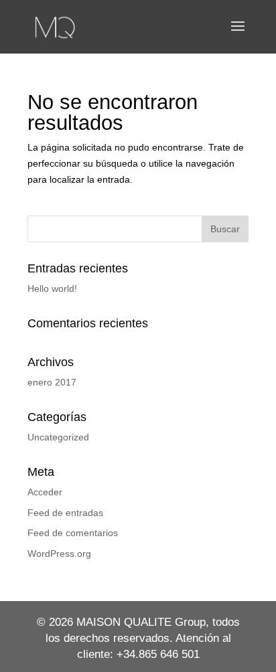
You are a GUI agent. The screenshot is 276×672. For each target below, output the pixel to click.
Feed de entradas (65, 512)
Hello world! (52, 288)
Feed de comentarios (72, 532)
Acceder (44, 492)
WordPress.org (59, 553)
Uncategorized (58, 437)
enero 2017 (51, 382)
